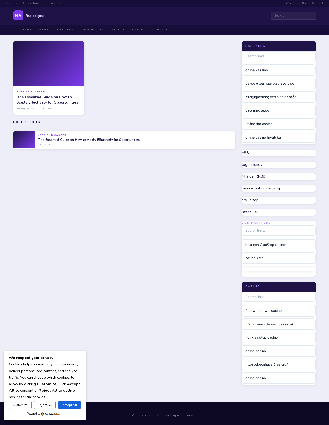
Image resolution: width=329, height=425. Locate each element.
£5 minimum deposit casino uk (269, 324)
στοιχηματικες (257, 110)
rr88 (245, 152)
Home (27, 29)
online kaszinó (256, 70)
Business (65, 29)
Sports (118, 29)
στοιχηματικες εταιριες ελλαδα (270, 97)
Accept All (69, 405)
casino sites (254, 258)
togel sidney (252, 164)
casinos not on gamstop (261, 188)
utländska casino (258, 124)
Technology (92, 29)
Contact (318, 3)
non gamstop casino (261, 337)
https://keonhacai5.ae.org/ (266, 364)
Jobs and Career (31, 91)
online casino (255, 351)
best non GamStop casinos (266, 245)
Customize (20, 405)
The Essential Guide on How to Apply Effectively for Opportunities (47, 100)
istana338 (250, 212)
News (44, 29)
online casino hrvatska (263, 137)
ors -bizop (250, 200)
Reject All (45, 405)
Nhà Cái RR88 (253, 176)
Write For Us (296, 3)
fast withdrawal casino (263, 311)
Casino (138, 29)
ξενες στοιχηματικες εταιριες (269, 83)
